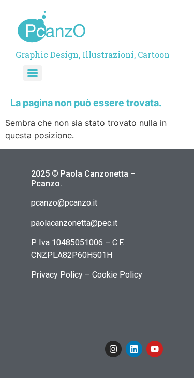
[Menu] (32, 73)
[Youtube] (154, 349)
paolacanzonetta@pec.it (74, 223)
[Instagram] (113, 349)
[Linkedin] (134, 349)
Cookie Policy (117, 275)
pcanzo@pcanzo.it (64, 203)
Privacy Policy (57, 275)
